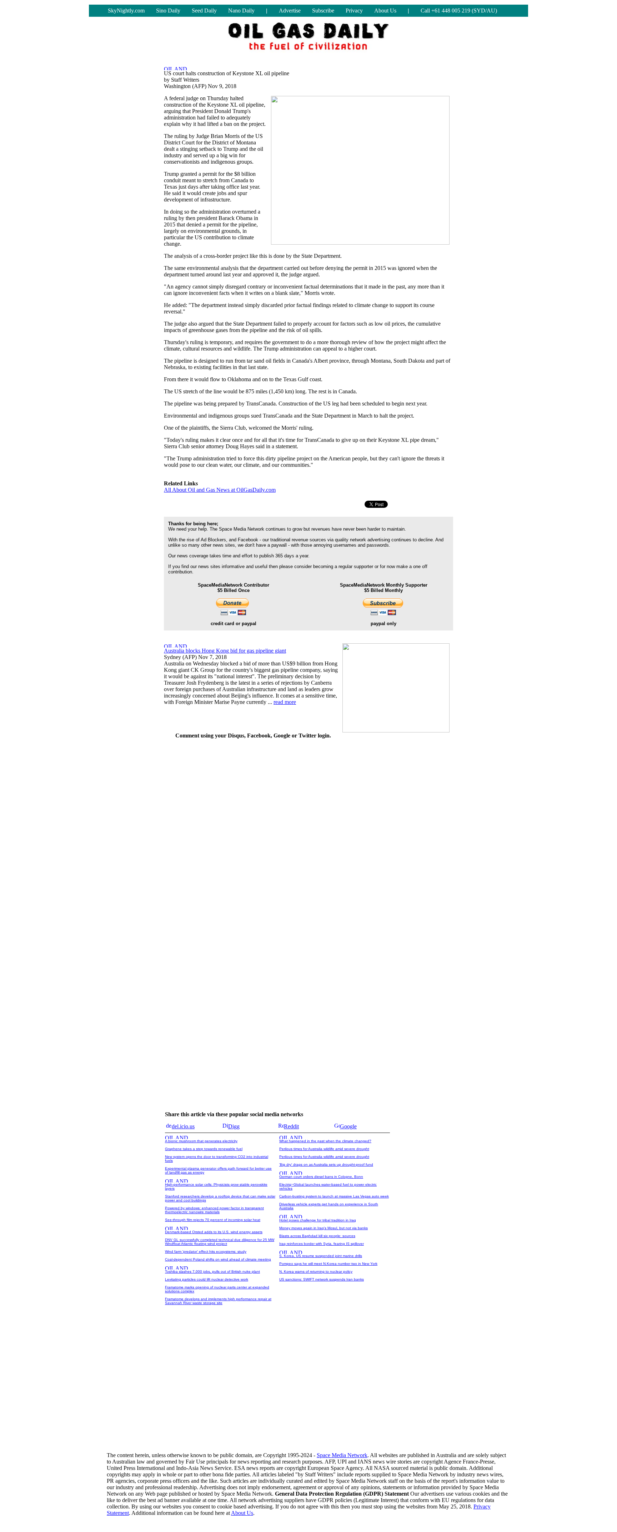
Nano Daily (241, 10)
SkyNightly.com (126, 10)
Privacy (354, 10)
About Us (385, 10)
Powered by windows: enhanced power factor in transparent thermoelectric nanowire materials (214, 1210)
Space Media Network (342, 1455)
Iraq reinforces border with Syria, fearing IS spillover (321, 1244)
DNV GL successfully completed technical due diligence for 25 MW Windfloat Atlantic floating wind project (219, 1242)
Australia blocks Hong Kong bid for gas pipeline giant (225, 651)
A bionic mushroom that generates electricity (201, 1141)
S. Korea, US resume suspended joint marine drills (320, 1256)
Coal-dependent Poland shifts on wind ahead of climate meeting (218, 1259)
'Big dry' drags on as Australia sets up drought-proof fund (326, 1164)
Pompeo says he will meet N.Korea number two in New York (328, 1264)
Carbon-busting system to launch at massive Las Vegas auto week (334, 1196)
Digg (234, 1126)
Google (348, 1126)
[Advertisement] (399, 852)
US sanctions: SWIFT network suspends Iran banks (321, 1279)
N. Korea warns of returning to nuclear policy (315, 1271)
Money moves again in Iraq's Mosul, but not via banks (323, 1228)
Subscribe (323, 10)
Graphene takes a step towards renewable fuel (203, 1149)
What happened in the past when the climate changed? (325, 1141)
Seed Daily (204, 10)
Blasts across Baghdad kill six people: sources (317, 1236)
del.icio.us (183, 1126)
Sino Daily (168, 10)
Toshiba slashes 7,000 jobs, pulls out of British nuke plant (212, 1271)
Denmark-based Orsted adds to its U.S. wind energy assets (213, 1232)
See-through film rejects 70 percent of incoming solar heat (212, 1220)
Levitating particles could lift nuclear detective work (206, 1279)
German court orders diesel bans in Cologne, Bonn (321, 1177)
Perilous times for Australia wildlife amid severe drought (324, 1149)
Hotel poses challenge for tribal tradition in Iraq (317, 1220)
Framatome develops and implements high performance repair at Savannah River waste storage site (218, 1301)
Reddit (291, 1126)
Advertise (290, 10)
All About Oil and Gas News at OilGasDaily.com (220, 490)
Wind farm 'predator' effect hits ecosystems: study (205, 1251)
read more (285, 702)
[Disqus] (253, 834)
